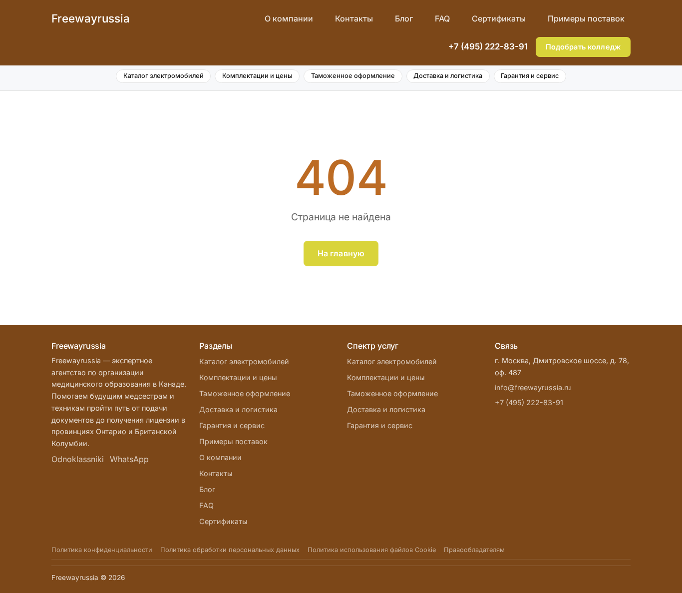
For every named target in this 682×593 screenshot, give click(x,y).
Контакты (354, 18)
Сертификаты (499, 18)
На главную (341, 253)
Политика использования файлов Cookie (372, 550)
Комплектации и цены (257, 75)
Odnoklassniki (77, 459)
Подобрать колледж (583, 46)
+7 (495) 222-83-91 (488, 46)
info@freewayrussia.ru (533, 387)
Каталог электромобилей (163, 75)
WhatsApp (129, 459)
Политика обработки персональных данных (230, 550)
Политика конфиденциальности (101, 550)
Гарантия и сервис (530, 75)
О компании (289, 18)
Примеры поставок (586, 18)
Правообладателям (474, 550)
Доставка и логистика (447, 75)
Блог (404, 18)
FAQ (442, 18)
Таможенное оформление (353, 75)
